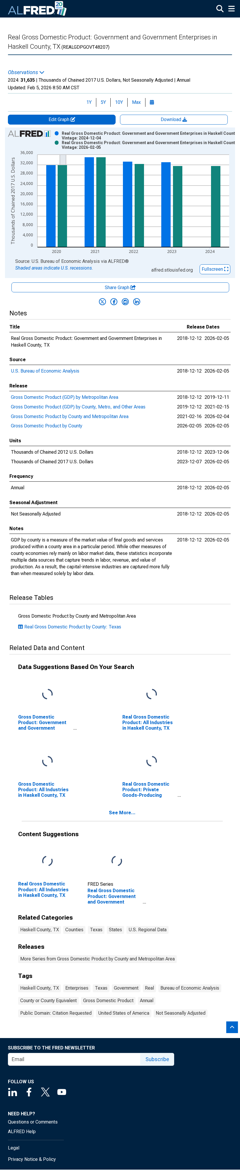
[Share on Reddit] (125, 301)
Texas (96, 929)
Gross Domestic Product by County (46, 426)
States (115, 929)
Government (126, 988)
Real (149, 988)
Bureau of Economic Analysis (189, 988)
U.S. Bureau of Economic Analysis (45, 371)
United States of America (123, 1013)
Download (171, 119)
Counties (74, 929)
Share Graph (118, 287)
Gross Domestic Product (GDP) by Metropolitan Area (64, 397)
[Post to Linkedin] (136, 301)
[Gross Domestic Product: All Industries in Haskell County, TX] (47, 761)
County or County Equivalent (48, 1000)
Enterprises (76, 988)
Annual (146, 1000)
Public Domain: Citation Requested (56, 1013)
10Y (119, 102)
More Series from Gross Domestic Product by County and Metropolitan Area (97, 959)
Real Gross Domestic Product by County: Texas (72, 627)
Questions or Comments (33, 1122)
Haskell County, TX (39, 929)
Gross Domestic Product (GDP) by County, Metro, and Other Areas (78, 407)
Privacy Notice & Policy (32, 1159)
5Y (103, 102)
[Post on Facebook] (113, 301)
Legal (13, 1148)
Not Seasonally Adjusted (180, 1013)
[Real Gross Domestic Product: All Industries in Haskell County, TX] (151, 694)
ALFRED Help (22, 1131)
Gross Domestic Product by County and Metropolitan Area (69, 416)
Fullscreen (213, 269)
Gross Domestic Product (108, 1000)
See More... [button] (122, 812)
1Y (89, 102)
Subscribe (157, 1059)
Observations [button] (23, 72)
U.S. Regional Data (147, 929)
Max (136, 102)
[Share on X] (102, 301)
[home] (37, 9)
